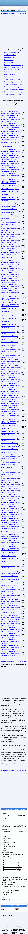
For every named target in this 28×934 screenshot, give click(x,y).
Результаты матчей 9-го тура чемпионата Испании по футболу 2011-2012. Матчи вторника (10, 216)
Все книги (4, 834)
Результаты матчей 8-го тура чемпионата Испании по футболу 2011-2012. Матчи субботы (10, 228)
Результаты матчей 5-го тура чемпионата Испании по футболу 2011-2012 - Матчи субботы (10, 268)
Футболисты (7, 72)
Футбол (5, 850)
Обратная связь (6, 899)
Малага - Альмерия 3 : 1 (8, 467)
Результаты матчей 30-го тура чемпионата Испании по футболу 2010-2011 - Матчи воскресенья (10, 415)
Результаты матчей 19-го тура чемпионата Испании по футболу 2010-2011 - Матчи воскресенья (10, 548)
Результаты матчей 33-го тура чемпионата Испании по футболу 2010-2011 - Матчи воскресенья (10, 379)
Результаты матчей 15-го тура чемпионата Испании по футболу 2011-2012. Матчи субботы (10, 119)
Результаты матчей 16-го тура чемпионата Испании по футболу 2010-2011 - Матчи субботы (10, 583)
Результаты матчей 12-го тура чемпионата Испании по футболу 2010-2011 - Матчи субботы (10, 635)
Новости (5, 894)
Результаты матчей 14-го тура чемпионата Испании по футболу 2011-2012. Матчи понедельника (10, 125)
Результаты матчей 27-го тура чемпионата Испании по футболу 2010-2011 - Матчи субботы (10, 450)
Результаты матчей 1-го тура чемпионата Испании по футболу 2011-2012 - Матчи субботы (10, 326)
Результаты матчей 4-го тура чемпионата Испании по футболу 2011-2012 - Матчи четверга (10, 274)
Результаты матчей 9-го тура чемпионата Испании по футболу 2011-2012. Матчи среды (10, 210)
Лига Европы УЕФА (10, 55)
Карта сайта (6, 844)
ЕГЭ (3, 820)
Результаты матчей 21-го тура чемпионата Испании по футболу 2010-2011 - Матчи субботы (10, 526)
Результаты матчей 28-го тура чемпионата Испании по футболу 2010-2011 (10, 438)
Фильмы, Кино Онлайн (9, 846)
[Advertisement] (14, 32)
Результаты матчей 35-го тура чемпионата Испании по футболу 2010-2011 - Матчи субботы (10, 361)
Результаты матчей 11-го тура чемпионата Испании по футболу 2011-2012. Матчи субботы (10, 181)
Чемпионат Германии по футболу (14, 82)
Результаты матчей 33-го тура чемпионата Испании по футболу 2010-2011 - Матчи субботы (10, 385)
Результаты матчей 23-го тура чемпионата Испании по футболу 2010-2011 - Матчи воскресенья (10, 496)
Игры (4, 848)
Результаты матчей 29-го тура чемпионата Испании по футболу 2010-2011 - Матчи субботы (10, 433)
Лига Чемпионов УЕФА (11, 57)
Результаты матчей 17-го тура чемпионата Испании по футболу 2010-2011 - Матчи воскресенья (10, 571)
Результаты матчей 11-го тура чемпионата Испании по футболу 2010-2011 (10, 641)
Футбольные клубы (9, 74)
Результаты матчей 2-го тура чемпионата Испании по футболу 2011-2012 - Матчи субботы (10, 310)
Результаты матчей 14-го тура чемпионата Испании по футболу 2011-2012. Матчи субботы (10, 137)
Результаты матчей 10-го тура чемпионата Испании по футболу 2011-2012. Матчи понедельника (10, 187)
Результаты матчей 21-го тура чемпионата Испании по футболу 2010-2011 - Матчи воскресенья (10, 520)
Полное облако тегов (9, 842)
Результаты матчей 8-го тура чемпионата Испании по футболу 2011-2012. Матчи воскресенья (10, 222)
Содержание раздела (7, 13)
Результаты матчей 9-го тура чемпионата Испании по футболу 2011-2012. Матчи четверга (10, 204)
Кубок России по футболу (11, 52)
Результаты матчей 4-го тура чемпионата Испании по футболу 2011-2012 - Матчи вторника (10, 286)
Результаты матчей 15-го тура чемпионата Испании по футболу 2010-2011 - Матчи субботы (10, 595)
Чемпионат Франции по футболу (13, 94)
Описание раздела (21, 13)
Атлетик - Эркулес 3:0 (7, 531)
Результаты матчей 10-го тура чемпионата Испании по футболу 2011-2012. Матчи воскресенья (10, 193)
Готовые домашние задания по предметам (14, 815)
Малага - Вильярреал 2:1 (8, 146)
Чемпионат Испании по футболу (12, 867)
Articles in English (8, 892)
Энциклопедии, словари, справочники (13, 831)
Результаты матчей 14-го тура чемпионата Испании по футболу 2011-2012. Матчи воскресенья (10, 131)
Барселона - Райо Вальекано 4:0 (10, 142)
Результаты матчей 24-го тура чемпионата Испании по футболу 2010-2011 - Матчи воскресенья (10, 484)
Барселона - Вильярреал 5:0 (9, 315)
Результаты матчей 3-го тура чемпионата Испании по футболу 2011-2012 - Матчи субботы (10, 298)
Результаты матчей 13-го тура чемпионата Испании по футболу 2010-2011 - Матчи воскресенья (10, 617)
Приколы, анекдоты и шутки (11, 890)
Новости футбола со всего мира (13, 65)
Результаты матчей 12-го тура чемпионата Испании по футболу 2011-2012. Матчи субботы (10, 169)
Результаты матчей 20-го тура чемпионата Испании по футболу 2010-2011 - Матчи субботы (10, 542)
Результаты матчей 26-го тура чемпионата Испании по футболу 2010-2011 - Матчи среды (10, 462)
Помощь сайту (7, 838)
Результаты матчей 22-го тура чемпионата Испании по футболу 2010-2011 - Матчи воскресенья (10, 508)
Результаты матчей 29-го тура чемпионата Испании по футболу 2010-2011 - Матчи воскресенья (10, 427)
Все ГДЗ (4, 818)
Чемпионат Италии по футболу (13, 87)
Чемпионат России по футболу (13, 92)
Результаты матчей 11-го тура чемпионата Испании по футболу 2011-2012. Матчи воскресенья (10, 175)
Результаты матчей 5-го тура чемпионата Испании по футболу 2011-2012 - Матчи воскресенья (10, 262)
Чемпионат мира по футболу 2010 (14, 89)
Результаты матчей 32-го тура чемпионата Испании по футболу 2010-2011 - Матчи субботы (10, 397)
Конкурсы (5, 840)
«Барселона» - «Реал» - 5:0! (9, 612)
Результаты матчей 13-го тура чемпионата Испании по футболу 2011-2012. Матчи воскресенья (10, 151)
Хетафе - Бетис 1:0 (6, 257)
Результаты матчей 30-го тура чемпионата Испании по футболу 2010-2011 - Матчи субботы (10, 421)
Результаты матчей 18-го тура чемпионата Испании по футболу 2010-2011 (10, 560)
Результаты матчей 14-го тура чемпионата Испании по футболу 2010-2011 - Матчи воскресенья (10, 601)
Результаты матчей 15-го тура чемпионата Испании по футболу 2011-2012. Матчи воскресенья (10, 113)
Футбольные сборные (10, 77)
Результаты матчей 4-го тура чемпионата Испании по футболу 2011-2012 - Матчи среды (10, 280)
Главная (4, 813)
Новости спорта (8, 60)
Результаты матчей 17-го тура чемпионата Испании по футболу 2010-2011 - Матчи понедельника (10, 565)
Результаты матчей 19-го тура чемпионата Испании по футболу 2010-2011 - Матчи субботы (10, 554)
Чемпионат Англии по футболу (13, 79)
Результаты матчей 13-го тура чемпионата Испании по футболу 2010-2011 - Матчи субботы (10, 623)
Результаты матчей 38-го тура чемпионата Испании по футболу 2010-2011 (10, 331)
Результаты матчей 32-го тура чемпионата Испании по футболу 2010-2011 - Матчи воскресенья (10, 391)
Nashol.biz (7, 929)
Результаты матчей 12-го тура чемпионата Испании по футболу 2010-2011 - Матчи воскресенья (10, 629)
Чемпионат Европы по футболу (13, 84)
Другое (4, 836)
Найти (3, 897)
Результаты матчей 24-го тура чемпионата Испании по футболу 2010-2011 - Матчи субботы (10, 490)
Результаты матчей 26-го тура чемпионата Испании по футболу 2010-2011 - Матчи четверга (10, 456)
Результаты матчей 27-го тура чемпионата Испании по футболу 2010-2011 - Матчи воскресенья (10, 444)
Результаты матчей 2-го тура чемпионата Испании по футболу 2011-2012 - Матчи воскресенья (10, 304)
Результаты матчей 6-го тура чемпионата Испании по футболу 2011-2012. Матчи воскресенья (10, 246)
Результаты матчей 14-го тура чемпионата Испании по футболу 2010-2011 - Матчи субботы (10, 607)
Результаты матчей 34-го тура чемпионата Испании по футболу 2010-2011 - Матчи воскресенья (10, 367)
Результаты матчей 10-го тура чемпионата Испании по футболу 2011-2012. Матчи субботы (10, 198)
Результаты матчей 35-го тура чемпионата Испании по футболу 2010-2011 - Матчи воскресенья (10, 355)
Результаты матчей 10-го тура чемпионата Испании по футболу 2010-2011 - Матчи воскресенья (10, 647)
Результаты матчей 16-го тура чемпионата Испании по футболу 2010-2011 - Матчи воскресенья (10, 577)
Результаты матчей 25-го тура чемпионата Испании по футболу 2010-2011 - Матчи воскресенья (10, 472)
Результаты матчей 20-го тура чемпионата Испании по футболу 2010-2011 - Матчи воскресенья (10, 536)
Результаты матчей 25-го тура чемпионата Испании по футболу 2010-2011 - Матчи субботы (10, 478)
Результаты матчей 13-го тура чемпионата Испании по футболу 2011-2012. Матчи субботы (10, 157)
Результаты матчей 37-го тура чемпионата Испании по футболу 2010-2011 (10, 337)
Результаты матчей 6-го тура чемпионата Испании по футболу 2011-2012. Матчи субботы (10, 252)
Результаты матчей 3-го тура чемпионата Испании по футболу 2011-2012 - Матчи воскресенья (10, 292)
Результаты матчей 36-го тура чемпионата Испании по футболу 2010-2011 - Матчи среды (10, 343)
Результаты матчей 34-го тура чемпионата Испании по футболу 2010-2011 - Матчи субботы (10, 373)
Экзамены (5, 823)
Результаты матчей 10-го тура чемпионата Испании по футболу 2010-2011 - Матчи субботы (10, 653)
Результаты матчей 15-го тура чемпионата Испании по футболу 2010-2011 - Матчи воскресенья (10, 589)
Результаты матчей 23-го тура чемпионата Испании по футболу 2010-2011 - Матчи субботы (10, 502)
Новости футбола (9, 62)
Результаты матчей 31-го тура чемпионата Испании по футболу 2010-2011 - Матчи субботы (10, 409)
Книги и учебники (7, 829)
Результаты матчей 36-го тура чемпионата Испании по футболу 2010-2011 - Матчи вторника (10, 349)
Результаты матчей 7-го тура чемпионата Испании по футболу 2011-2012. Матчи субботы (10, 240)
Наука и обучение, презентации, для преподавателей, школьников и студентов (14, 826)
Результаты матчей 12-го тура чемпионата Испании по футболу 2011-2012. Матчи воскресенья (10, 163)
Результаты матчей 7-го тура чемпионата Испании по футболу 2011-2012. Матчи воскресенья (10, 234)
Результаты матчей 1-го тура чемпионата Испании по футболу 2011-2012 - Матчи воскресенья (10, 320)
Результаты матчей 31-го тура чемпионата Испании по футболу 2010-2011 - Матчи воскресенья (10, 403)
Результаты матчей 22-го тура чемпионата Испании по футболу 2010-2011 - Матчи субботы (10, 514)
